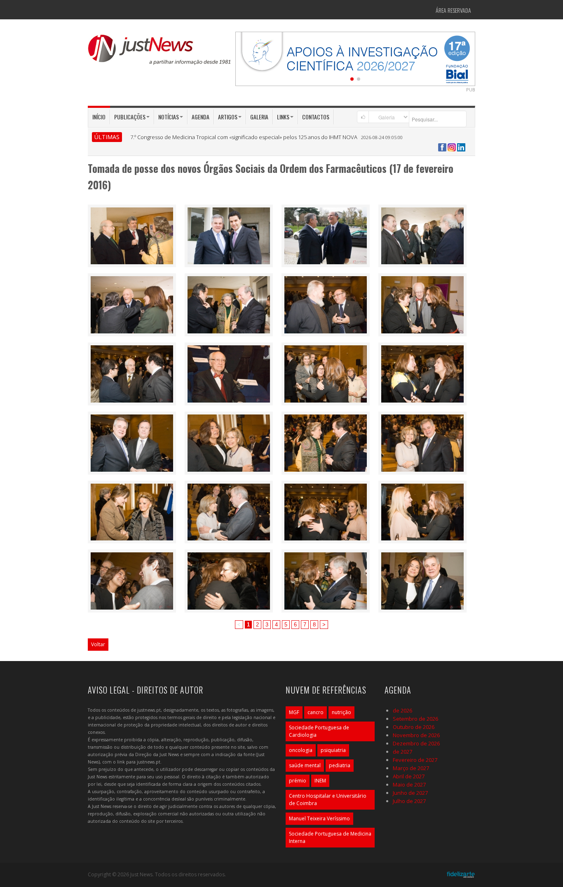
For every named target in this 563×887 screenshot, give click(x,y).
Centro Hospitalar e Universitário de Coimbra (327, 799)
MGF (294, 712)
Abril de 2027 (409, 776)
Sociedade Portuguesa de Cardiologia (319, 731)
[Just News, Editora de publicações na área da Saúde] (160, 52)
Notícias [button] (168, 116)
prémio (297, 780)
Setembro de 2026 (415, 718)
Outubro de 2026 (413, 727)
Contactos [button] (315, 116)
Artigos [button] (227, 116)
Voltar (98, 644)
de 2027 (402, 751)
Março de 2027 (411, 768)
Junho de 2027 (410, 792)
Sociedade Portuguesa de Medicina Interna (330, 837)
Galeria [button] (259, 116)
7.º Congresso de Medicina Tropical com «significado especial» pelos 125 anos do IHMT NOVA (243, 137)
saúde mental (305, 765)
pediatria (339, 765)
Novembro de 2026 (416, 735)
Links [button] (283, 116)
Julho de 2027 (409, 801)
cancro (315, 712)
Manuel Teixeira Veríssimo (319, 818)
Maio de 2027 (409, 784)
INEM (320, 780)
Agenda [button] (200, 116)
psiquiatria (333, 750)
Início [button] (99, 116)
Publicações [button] (129, 116)
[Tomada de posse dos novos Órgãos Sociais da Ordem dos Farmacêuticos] (132, 235)
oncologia (300, 750)
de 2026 (402, 710)
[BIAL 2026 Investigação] (355, 58)
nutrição (341, 712)
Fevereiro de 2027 (415, 760)
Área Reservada (453, 10)
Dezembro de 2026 (416, 743)
